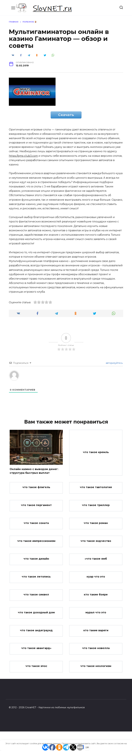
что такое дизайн (36, 558)
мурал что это (95, 612)
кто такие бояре (96, 594)
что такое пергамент (36, 505)
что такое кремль (96, 452)
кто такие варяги (95, 630)
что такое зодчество (95, 540)
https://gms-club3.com (23, 155)
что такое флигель (36, 487)
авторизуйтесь (114, 363)
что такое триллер (96, 505)
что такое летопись (36, 576)
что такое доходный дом (36, 612)
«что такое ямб (96, 558)
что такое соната (36, 522)
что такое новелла (96, 648)
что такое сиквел (36, 594)
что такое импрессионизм (36, 540)
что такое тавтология (96, 487)
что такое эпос (36, 666)
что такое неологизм (95, 666)
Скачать (66, 115)
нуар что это (96, 576)
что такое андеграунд (36, 630)
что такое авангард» (36, 648)
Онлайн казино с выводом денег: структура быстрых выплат (34, 471)
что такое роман (96, 522)
